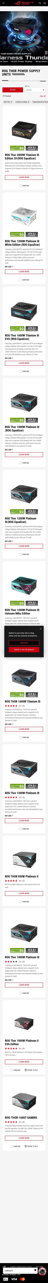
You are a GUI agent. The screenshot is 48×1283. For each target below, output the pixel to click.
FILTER (12, 90)
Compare (25, 186)
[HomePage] (4, 1267)
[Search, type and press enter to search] (39, 3)
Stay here (24, 643)
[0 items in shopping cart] (44, 3)
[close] (40, 628)
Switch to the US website (24, 649)
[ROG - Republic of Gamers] (24, 3)
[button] (3, 3)
